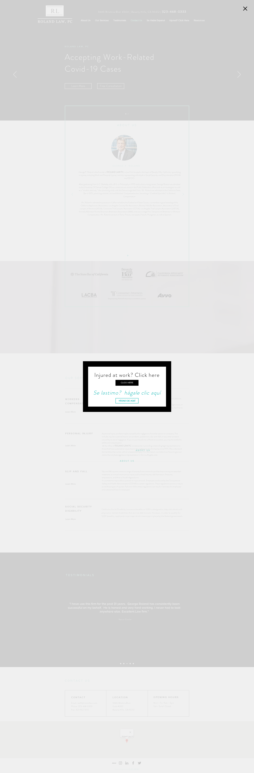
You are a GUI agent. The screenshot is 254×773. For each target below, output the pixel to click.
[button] (245, 9)
